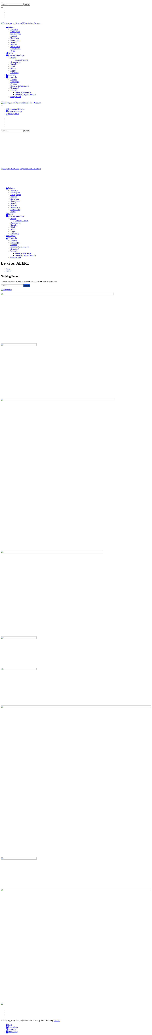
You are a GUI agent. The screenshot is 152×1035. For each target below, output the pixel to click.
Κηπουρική (14, 88)
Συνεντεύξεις (15, 49)
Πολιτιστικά (15, 47)
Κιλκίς (12, 66)
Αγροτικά (14, 30)
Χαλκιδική (14, 73)
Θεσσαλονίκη (15, 62)
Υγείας (12, 51)
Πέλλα (13, 68)
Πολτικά (13, 45)
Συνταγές (13, 90)
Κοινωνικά (14, 38)
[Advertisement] (76, 149)
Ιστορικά (13, 36)
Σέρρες (13, 71)
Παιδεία (13, 42)
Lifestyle (13, 80)
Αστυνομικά (15, 32)
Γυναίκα (13, 84)
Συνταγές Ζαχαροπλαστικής (25, 95)
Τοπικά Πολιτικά (21, 60)
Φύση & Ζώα (15, 97)
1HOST (57, 1021)
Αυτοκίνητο (14, 82)
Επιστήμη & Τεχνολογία (19, 86)
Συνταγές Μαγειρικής (23, 92)
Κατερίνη (13, 64)
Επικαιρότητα (15, 34)
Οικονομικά (14, 40)
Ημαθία (13, 58)
